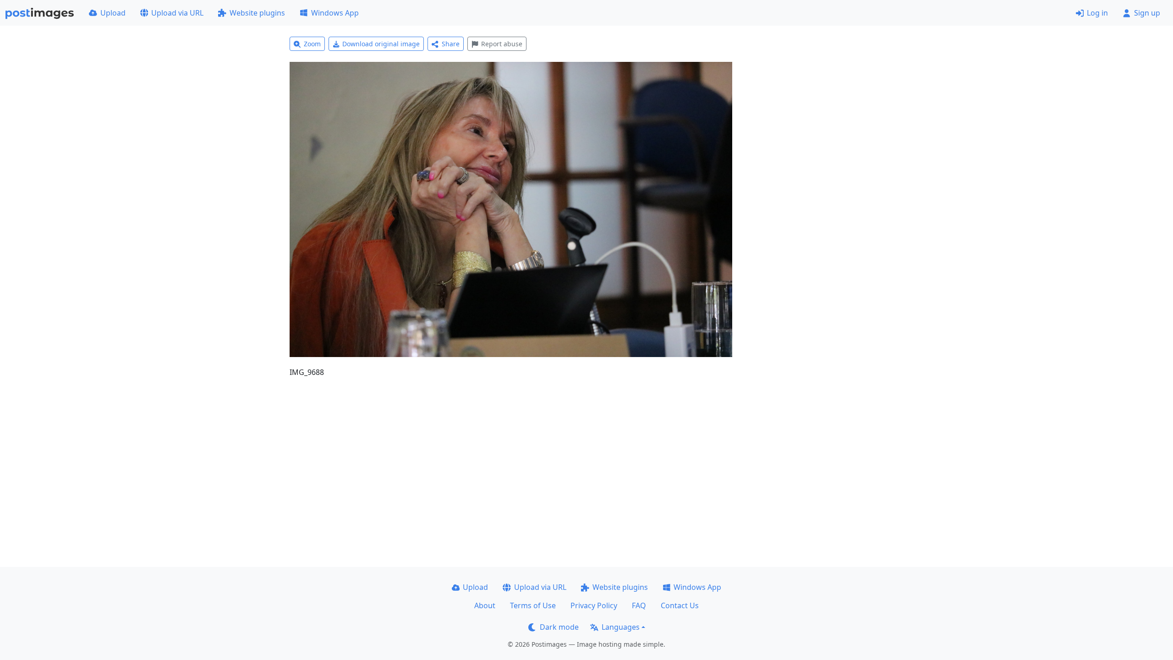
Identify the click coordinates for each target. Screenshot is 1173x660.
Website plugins (257, 13)
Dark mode (559, 627)
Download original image (381, 43)
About (484, 605)
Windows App (335, 13)
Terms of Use (533, 605)
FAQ (639, 605)
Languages (621, 627)
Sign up (1147, 13)
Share (451, 43)
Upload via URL (177, 13)
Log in (1097, 13)
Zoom (312, 43)
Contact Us (680, 605)
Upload (113, 13)
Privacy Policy (593, 605)
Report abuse (501, 43)
